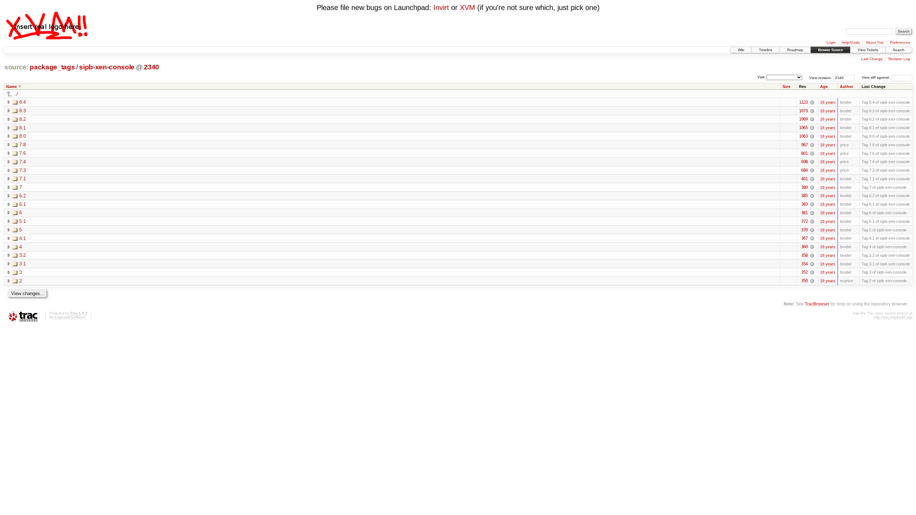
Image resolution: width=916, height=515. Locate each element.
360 (804, 246)
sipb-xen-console (107, 67)
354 (804, 263)
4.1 (22, 238)
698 (804, 161)
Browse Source (830, 50)
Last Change (872, 59)
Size (786, 86)
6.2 (22, 195)
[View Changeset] (812, 102)
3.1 (22, 263)
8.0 (22, 136)
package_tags (52, 67)
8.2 (22, 119)
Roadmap (795, 50)
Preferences (900, 42)
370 (804, 229)
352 (804, 272)
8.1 (22, 128)
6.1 (22, 204)
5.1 (22, 221)
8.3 (22, 110)
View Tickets (868, 50)
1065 (803, 127)
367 (804, 238)
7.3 (22, 170)
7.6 (22, 153)
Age (824, 86)
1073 (803, 110)
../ (16, 94)
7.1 (22, 178)
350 (804, 280)
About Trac (875, 42)
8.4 (22, 102)
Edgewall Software (70, 317)
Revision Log (899, 59)
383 (804, 204)
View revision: (820, 77)
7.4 (22, 162)
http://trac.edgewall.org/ (892, 317)
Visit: (761, 77)
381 (804, 212)
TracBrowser (817, 303)
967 (804, 144)
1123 (803, 102)
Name (11, 86)
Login (831, 42)
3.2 (22, 255)
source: (16, 67)
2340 (151, 67)
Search (899, 50)
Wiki (741, 50)
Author (846, 86)
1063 (803, 136)
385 (804, 195)
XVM (467, 7)
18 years (827, 102)
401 (804, 178)
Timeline (766, 50)
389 (804, 187)
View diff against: (876, 77)
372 (804, 221)
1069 (803, 119)
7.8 (22, 144)
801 (804, 153)
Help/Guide (851, 42)
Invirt (441, 7)
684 (804, 170)
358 (804, 255)
